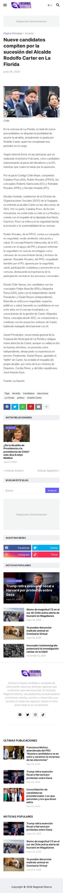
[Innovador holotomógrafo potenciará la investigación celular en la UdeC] (14, 650)
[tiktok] (43, 715)
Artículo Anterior (14, 470)
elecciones (42, 393)
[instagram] (35, 715)
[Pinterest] (30, 407)
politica (20, 397)
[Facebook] (7, 407)
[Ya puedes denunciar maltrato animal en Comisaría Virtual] (14, 633)
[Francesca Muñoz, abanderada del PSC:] (14, 752)
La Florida (9, 397)
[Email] (38, 407)
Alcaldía (29, 33)
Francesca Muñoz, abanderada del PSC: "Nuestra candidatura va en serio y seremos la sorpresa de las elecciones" (42, 754)
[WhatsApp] (22, 407)
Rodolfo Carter (34, 397)
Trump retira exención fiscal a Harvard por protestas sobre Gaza (39, 774)
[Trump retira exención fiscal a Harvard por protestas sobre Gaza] (14, 777)
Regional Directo (42, 886)
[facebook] (20, 715)
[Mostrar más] (46, 407)
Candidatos (28, 393)
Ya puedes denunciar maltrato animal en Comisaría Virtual (39, 630)
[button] (5, 5)
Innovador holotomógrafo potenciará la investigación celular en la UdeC (42, 648)
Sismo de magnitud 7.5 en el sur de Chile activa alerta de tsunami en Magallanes (42, 612)
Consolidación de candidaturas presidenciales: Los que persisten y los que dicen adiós (41, 796)
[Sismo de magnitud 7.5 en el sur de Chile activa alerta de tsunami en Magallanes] (14, 614)
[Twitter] (14, 407)
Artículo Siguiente (48, 470)
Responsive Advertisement (31, 21)
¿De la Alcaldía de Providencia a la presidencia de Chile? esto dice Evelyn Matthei (16, 451)
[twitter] (28, 715)
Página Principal (13, 33)
